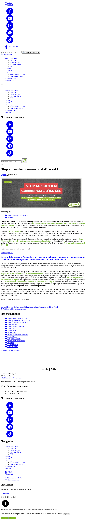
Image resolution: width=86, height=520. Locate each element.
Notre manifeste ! (16, 64)
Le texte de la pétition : (43, 258)
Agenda (8, 68)
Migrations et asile (13, 339)
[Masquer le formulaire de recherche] (2, 164)
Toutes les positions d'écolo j (49, 307)
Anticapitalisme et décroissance (18, 320)
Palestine (10, 217)
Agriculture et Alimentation (17, 318)
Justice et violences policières (17, 335)
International (11, 333)
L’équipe (13, 60)
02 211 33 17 (5, 378)
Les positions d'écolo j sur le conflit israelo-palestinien (20, 307)
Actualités (8, 70)
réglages (66, 514)
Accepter (5, 518)
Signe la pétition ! (7, 253)
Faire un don (9, 80)
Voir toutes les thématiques (10, 350)
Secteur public (12, 345)
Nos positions (14, 62)
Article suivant (20, 309)
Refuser (12, 518)
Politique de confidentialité (14, 478)
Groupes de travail (16, 76)
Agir (7, 72)
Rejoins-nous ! (10, 78)
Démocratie (11, 329)
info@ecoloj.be (17, 378)
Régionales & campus (17, 74)
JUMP (9, 3)
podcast (10, 5)
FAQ (11, 66)
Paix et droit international (16, 341)
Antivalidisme (12, 325)
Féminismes (11, 331)
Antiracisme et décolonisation (17, 215)
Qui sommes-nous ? (12, 58)
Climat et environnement (16, 327)
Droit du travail (12, 347)
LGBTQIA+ (12, 337)
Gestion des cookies (12, 480)
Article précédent (8, 309)
